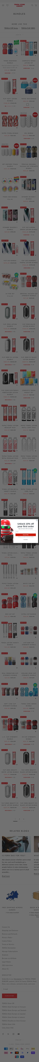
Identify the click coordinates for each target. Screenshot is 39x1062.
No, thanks (26, 539)
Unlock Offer (26, 534)
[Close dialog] (37, 520)
